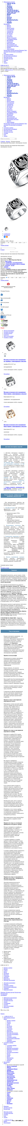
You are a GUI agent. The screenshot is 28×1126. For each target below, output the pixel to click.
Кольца (9, 14)
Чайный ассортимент (12, 1049)
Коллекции (7, 24)
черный (6, 266)
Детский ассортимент (12, 10)
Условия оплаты (8, 333)
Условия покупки (8, 58)
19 (8, 242)
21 (24, 242)
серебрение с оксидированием (14, 262)
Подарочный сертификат (15, 51)
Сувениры (9, 7)
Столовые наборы (11, 1045)
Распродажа (7, 50)
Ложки (8, 1055)
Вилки (8, 1053)
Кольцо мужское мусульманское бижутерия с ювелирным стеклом (15, 393)
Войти (5, 1121)
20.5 (20, 242)
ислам (12, 265)
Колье (8, 15)
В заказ (2, 249)
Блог (5, 61)
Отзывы (6, 60)
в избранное (7, 233)
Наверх (3, 1013)
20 (16, 242)
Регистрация (7, 1122)
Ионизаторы (10, 1058)
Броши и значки (11, 3)
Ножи (8, 1056)
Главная (3, 141)
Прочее (9, 1060)
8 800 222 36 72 (5, 65)
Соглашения (7, 1003)
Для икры (9, 1059)
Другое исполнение (9, 330)
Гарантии (6, 334)
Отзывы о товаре (8, 337)
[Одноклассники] (7, 237)
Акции (5, 62)
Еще (5, 53)
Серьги (9, 4)
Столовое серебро (8, 54)
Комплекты (10, 8)
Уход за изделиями (9, 336)
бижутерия (8, 261)
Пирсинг (9, 21)
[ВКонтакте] (5, 237)
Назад (5, 1019)
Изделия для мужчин (12, 20)
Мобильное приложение (10, 997)
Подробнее (7, 374)
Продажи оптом (8, 57)
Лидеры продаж (14, 50)
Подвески (9, 6)
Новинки (21, 50)
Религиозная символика (13, 11)
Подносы (9, 1051)
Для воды (9, 1046)
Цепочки (9, 18)
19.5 (12, 242)
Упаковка (9, 22)
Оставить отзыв (5, 568)
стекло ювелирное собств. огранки (15, 264)
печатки (7, 265)
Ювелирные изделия (9, 2)
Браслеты (9, 17)
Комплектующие (11, 13)
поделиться (7, 235)
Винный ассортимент (12, 1048)
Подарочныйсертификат (4, 994)
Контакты (6, 1007)
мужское (8, 268)
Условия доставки (8, 332)
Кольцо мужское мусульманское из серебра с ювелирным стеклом (15, 360)
